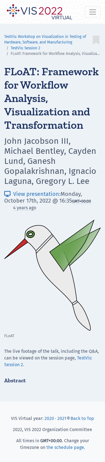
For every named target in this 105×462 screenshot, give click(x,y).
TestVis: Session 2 (25, 48)
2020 (49, 418)
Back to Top (82, 418)
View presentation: (32, 194)
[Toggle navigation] (93, 12)
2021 (61, 418)
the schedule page (65, 447)
